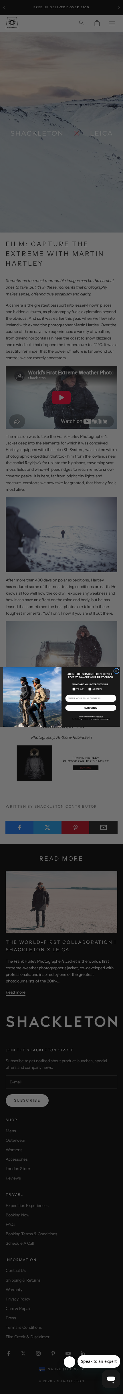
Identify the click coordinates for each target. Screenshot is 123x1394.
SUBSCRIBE (91, 708)
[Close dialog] (116, 671)
